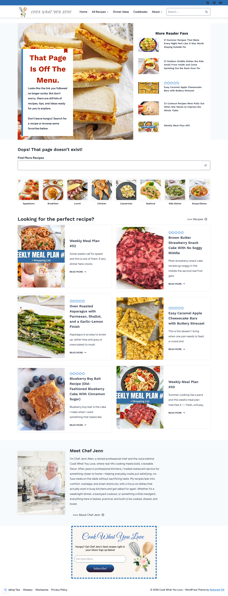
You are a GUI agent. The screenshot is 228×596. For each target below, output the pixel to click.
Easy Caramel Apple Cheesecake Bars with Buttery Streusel (186, 318)
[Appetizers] (29, 192)
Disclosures (42, 589)
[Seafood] (150, 192)
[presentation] (148, 45)
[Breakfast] (53, 192)
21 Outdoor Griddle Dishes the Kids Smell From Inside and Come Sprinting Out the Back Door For (184, 65)
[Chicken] (102, 192)
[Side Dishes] (175, 192)
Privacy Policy (59, 589)
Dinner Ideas (121, 11)
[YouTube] (220, 3)
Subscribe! (100, 568)
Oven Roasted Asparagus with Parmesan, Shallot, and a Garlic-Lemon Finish (86, 316)
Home (83, 11)
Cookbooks (140, 11)
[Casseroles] (126, 192)
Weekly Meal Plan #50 (177, 125)
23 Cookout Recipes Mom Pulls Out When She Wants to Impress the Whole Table (184, 107)
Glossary (28, 589)
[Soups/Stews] (199, 192)
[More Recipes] (163, 219)
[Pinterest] (214, 3)
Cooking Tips (12, 589)
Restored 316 (217, 589)
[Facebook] (207, 3)
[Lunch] (77, 192)
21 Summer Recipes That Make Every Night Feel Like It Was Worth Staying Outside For (184, 43)
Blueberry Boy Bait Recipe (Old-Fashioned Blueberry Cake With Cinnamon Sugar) (87, 389)
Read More (77, 271)
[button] (165, 83)
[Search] (205, 165)
